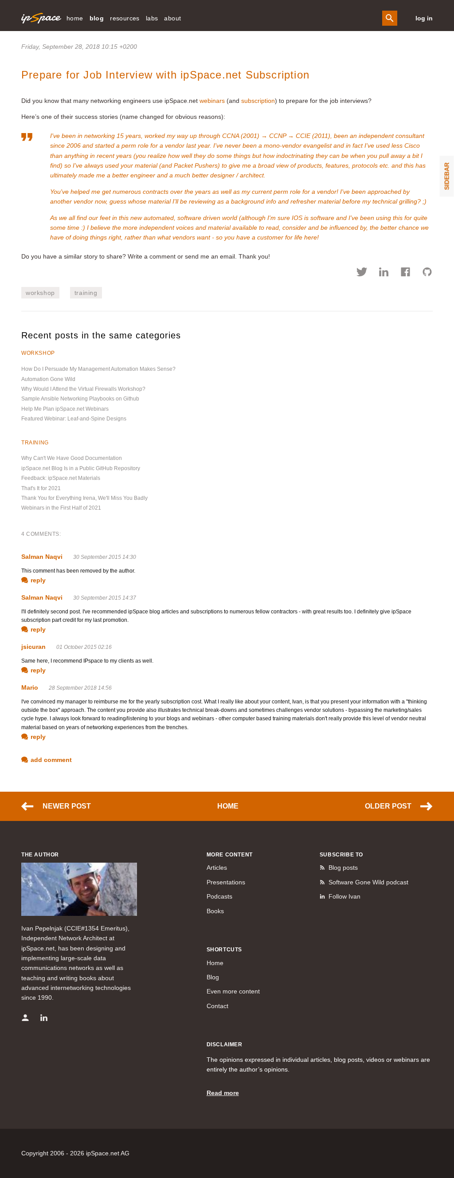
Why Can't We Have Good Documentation (71, 458)
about (172, 18)
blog (97, 18)
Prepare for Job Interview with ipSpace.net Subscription (165, 75)
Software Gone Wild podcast (368, 882)
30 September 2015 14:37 (104, 598)
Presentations (226, 882)
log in (424, 18)
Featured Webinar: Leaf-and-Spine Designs (73, 419)
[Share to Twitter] (362, 273)
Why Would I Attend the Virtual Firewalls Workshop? (83, 389)
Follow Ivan (344, 896)
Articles (217, 867)
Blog (213, 977)
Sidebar (446, 176)
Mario (29, 687)
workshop (40, 292)
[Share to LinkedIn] (383, 273)
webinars (212, 100)
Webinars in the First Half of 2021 (61, 508)
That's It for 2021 (41, 488)
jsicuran (33, 646)
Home (228, 806)
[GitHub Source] (427, 273)
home (75, 18)
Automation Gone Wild (48, 379)
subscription (258, 100)
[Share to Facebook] (405, 273)
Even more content (233, 991)
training (86, 292)
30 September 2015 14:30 (104, 557)
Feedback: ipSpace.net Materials (60, 478)
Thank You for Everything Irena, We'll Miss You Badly (84, 498)
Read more (223, 1092)
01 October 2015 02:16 (84, 647)
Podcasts (219, 896)
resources (125, 18)
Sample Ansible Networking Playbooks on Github (80, 399)
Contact (217, 1005)
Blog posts (343, 867)
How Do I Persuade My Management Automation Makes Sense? (98, 369)
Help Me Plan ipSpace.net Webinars (65, 409)
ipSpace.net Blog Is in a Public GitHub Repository (80, 468)
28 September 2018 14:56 (80, 688)
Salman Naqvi (42, 556)
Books (215, 911)
